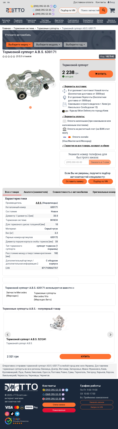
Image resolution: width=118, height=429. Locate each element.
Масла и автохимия (111, 21)
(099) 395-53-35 (43, 14)
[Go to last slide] (8, 335)
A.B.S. (39, 203)
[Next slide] (53, 85)
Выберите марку (18, 44)
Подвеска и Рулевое (18, 21)
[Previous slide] (8, 85)
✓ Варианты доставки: (74, 86)
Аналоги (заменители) (36, 192)
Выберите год (74, 44)
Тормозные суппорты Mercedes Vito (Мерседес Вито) (45, 296)
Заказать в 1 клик (100, 162)
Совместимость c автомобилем (70, 192)
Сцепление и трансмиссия (73, 21)
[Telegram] (17, 414)
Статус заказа (59, 405)
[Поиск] (103, 10)
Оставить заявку (74, 181)
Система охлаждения (45, 21)
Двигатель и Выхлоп (59, 21)
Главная (6, 28)
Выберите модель (47, 44)
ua (4, 2)
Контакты (101, 2)
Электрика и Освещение (88, 21)
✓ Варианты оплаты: (73, 116)
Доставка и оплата (83, 2)
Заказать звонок (96, 402)
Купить (101, 74)
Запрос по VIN (96, 407)
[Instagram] (7, 414)
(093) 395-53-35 (41, 6)
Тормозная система (31, 21)
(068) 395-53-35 (43, 10)
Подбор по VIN (68, 10)
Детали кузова (100, 21)
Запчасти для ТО (6, 21)
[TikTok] (12, 414)
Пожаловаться (59, 410)
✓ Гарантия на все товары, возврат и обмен (85, 145)
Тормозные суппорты (48, 28)
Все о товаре (12, 192)
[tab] (30, 107)
